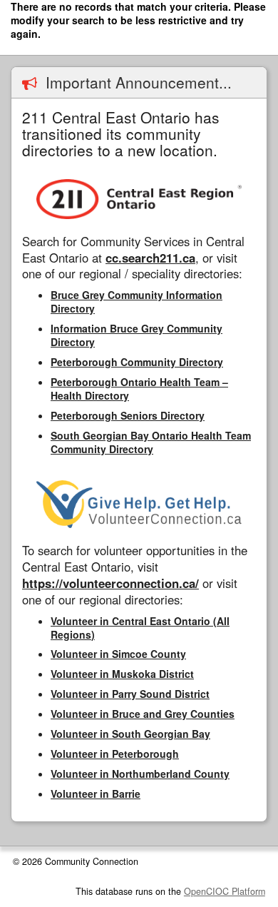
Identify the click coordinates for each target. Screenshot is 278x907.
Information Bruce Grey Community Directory (136, 335)
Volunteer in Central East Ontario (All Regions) (140, 628)
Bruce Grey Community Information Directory (136, 301)
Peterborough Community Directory (137, 362)
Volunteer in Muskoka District (122, 674)
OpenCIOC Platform (224, 891)
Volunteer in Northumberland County (140, 773)
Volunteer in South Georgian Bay (130, 733)
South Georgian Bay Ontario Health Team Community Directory (151, 442)
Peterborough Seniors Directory (128, 415)
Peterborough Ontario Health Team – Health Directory (139, 388)
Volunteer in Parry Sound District (130, 693)
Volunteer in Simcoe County (118, 654)
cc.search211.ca (150, 257)
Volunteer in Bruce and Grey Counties (143, 713)
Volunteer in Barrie (95, 793)
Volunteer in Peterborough (115, 753)
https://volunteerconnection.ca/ (110, 583)
